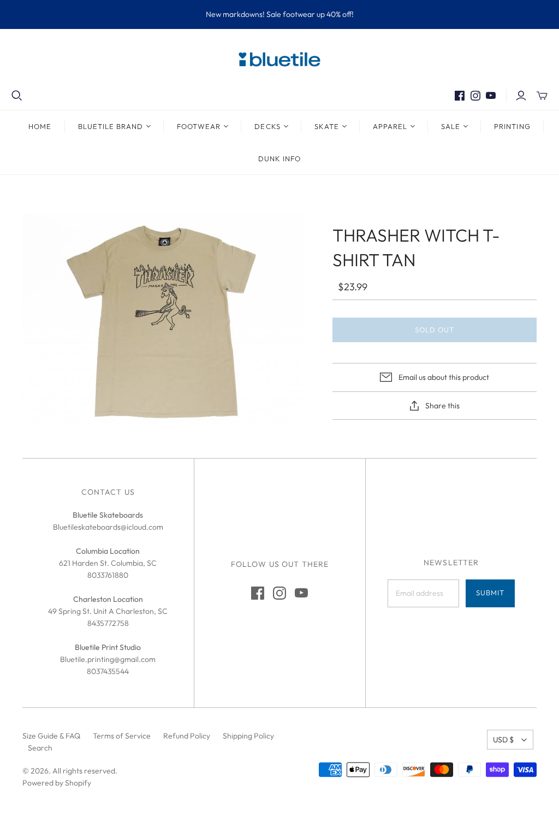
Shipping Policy (248, 736)
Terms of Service (122, 736)
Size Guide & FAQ (51, 736)
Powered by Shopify (56, 783)
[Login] (521, 96)
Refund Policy (186, 736)
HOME (39, 126)
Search (40, 748)
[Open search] (16, 95)
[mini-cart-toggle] (542, 96)
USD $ (503, 740)
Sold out (434, 329)
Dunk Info (279, 158)
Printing (512, 126)
